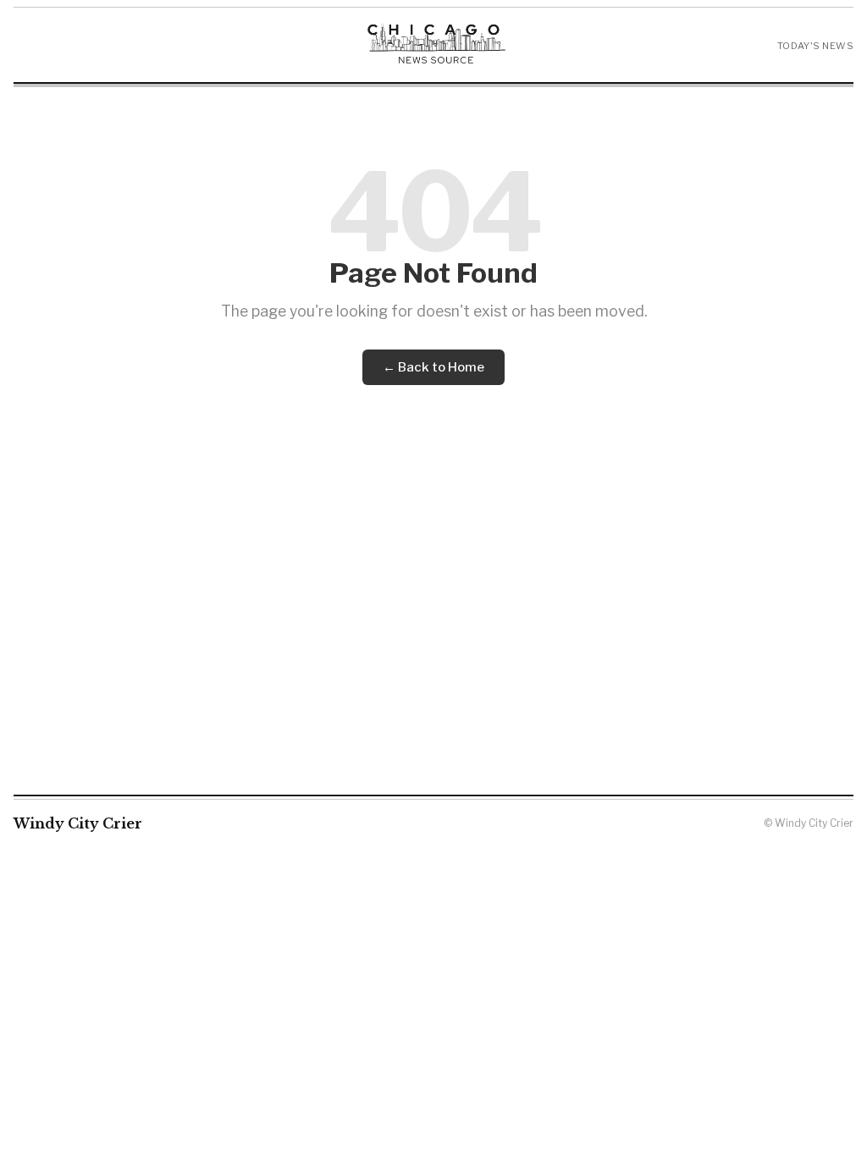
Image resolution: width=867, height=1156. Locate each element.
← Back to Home (433, 367)
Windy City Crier (78, 823)
